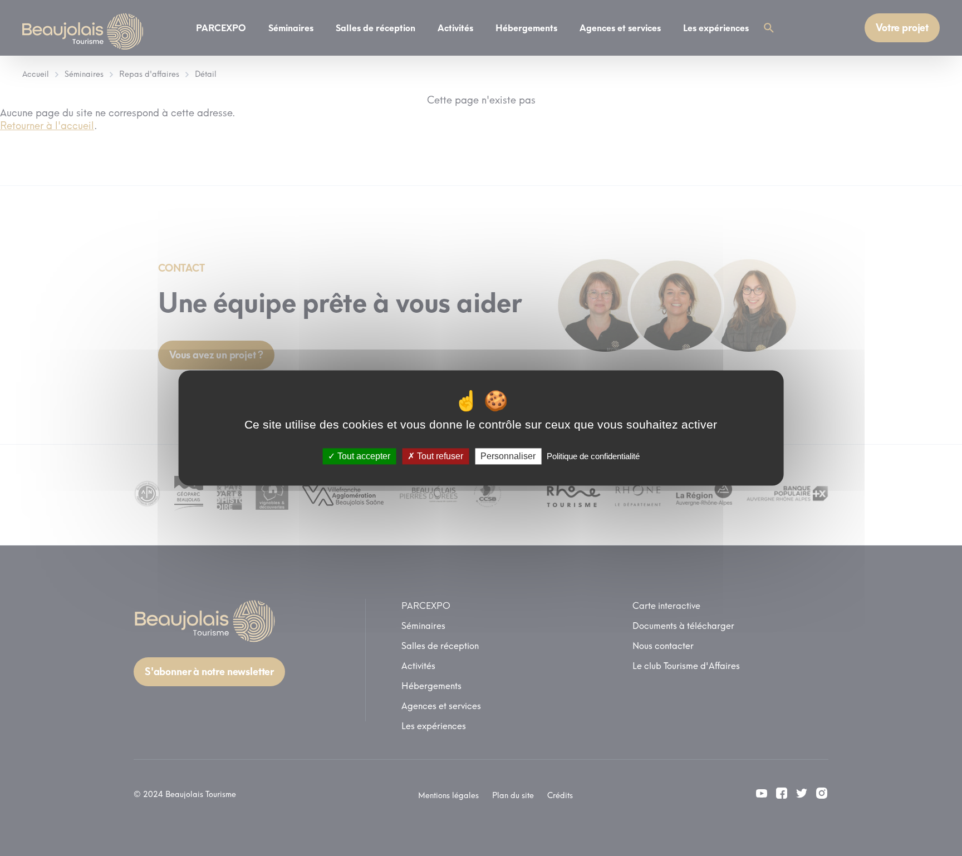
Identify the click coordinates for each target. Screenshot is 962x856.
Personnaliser (508, 456)
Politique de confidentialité (593, 456)
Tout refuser (439, 456)
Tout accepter (362, 456)
